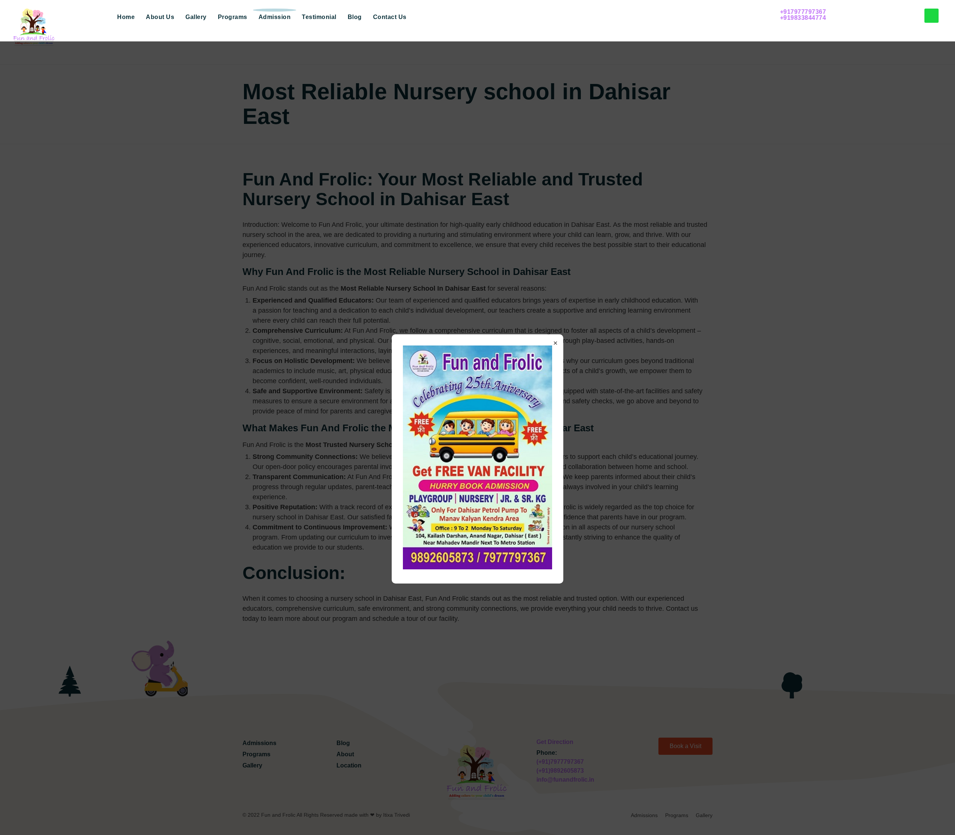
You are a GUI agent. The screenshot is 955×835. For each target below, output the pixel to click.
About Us (160, 17)
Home (126, 17)
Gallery (196, 17)
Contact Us (390, 17)
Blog (355, 17)
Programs (232, 17)
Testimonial (319, 17)
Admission (275, 17)
